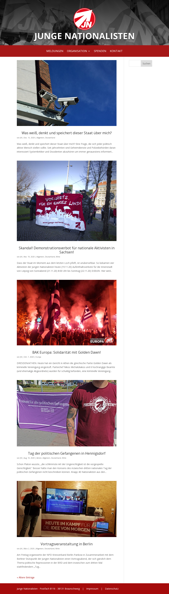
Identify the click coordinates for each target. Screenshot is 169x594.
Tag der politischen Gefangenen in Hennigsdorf (66, 453)
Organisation (77, 51)
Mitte (58, 257)
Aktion (39, 458)
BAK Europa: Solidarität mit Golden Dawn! (66, 352)
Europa (38, 357)
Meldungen (54, 51)
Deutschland (50, 138)
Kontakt (116, 51)
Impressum (92, 588)
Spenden (100, 51)
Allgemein (40, 138)
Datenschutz (111, 588)
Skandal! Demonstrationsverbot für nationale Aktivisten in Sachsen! (67, 250)
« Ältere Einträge (25, 577)
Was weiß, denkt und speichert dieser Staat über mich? (67, 133)
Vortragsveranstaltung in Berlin (67, 544)
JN (21, 138)
